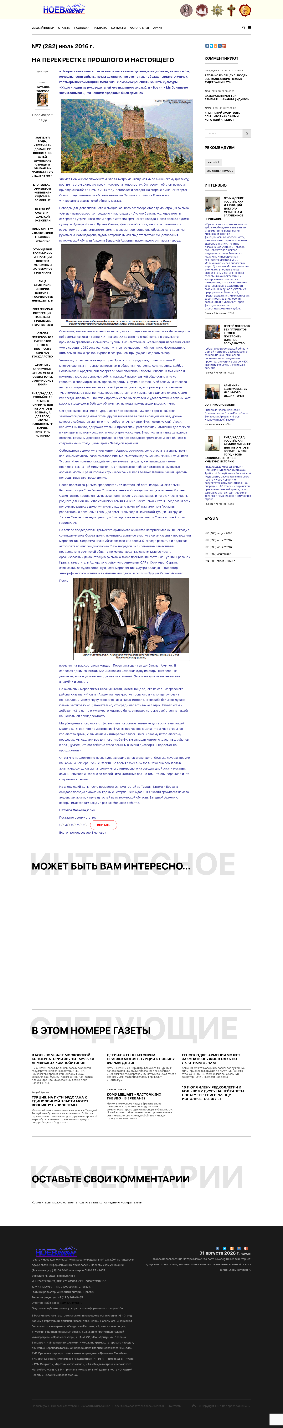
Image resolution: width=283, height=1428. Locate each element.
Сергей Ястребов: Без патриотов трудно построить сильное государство (42, 345)
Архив (157, 27)
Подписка (81, 27)
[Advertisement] (141, 943)
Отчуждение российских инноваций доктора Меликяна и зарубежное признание (42, 261)
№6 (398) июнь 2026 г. (219, 547)
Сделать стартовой (64, 1406)
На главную (39, 1406)
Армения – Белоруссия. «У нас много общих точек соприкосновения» (226, 395)
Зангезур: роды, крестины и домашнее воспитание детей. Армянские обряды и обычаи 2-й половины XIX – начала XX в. (42, 157)
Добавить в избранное (95, 1406)
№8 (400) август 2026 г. (220, 533)
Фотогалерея (139, 27)
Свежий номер (43, 27)
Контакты (118, 27)
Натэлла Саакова (43, 89)
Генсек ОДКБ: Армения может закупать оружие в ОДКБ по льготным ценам (211, 1059)
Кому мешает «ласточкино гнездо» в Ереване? (134, 1096)
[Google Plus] (224, 46)
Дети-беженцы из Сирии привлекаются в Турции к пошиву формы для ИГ (141, 1059)
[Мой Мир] (220, 46)
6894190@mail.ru (71, 1302)
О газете (64, 27)
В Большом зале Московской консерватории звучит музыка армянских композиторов (63, 1059)
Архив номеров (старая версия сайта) (139, 1406)
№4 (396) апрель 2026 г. (220, 561)
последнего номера (117, 1202)
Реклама (100, 27)
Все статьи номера (220, 170)
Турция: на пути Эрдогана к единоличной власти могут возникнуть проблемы (60, 1101)
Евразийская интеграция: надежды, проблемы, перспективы (42, 317)
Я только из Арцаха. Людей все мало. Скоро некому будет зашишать (226, 79)
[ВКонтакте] (207, 46)
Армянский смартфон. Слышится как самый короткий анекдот (222, 116)
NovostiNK (213, 162)
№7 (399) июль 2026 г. (219, 540)
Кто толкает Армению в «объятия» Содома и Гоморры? (42, 192)
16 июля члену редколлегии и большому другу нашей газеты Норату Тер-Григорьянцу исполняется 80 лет (213, 1093)
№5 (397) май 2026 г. (218, 554)
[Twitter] (211, 46)
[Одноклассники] (215, 46)
